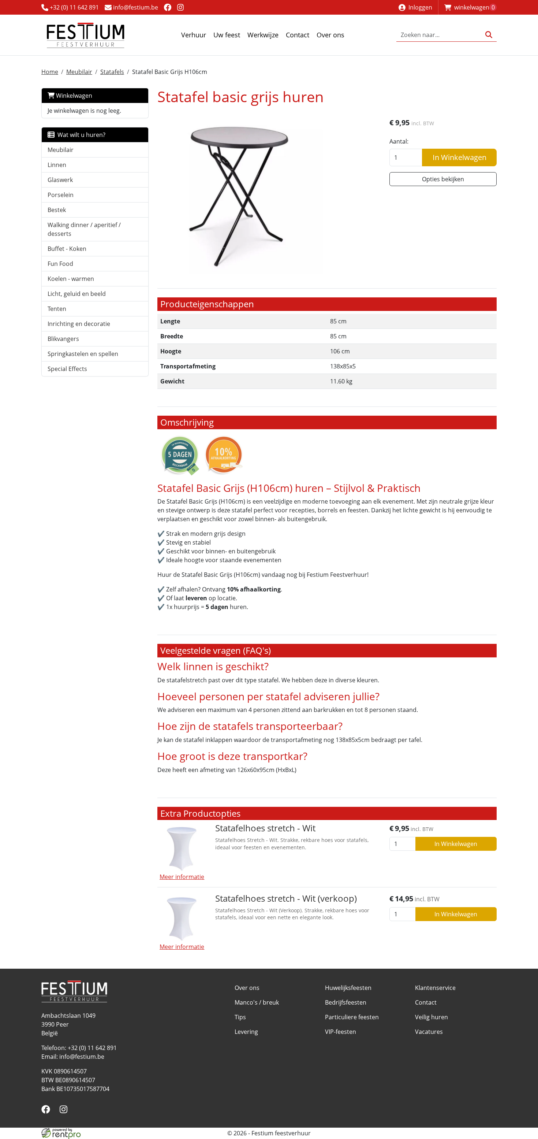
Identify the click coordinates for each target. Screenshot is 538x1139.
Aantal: (398, 141)
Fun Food (60, 264)
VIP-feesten (340, 1032)
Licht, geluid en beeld (77, 294)
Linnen (57, 165)
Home (49, 72)
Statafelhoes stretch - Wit (265, 828)
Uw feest (226, 34)
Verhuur (193, 34)
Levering (246, 1032)
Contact (297, 34)
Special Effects (67, 369)
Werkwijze (263, 34)
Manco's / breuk (257, 1002)
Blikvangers (63, 339)
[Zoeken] (489, 35)
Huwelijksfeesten (348, 988)
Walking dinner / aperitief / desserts (84, 229)
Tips (240, 1017)
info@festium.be (135, 7)
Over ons (330, 34)
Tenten (57, 309)
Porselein (61, 195)
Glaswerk (60, 180)
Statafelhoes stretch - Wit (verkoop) (286, 898)
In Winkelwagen (459, 157)
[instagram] (180, 7)
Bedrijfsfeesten (345, 1002)
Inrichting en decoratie (79, 324)
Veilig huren (431, 1017)
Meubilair (79, 72)
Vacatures (429, 1032)
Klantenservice (435, 988)
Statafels (112, 72)
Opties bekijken (443, 179)
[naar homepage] (85, 35)
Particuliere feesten (352, 1017)
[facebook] (167, 7)
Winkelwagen (73, 96)
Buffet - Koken (67, 249)
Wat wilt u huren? (80, 135)
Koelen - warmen (71, 279)
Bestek (57, 210)
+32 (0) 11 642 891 (73, 7)
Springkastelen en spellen (83, 354)
